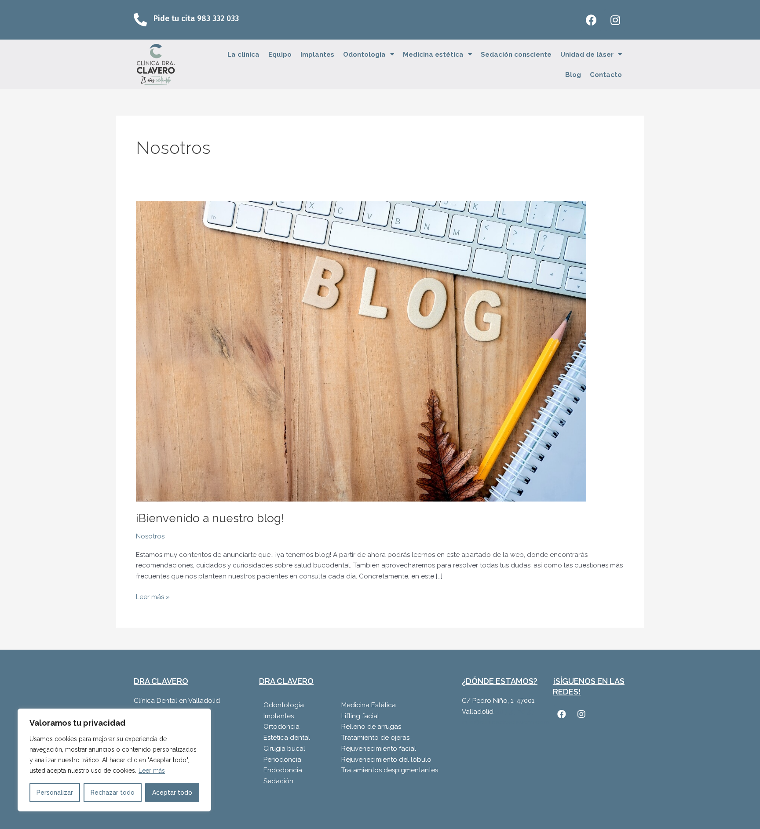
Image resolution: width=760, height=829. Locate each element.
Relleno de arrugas (371, 727)
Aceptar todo (172, 792)
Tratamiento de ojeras (375, 738)
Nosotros (150, 536)
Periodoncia (282, 760)
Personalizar (55, 792)
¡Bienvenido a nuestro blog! (210, 518)
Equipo (280, 54)
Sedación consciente (516, 54)
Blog (573, 75)
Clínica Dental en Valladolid (177, 701)
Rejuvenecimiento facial (378, 749)
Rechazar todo (113, 792)
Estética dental (286, 738)
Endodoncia (282, 770)
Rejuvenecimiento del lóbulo (386, 760)
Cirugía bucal (284, 749)
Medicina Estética (368, 705)
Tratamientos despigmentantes (389, 770)
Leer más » (153, 596)
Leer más (152, 770)
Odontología (364, 54)
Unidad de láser (587, 54)
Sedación (278, 781)
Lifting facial (360, 716)
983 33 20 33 (514, 712)
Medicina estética (433, 54)
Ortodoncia (281, 727)
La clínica (243, 54)
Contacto (606, 75)
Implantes (317, 54)
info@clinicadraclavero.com (505, 722)
